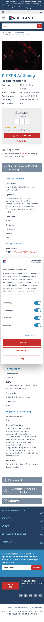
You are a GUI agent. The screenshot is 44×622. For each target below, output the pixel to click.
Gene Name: (11, 248)
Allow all (22, 343)
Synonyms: (11, 195)
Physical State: (9, 92)
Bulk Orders (22, 141)
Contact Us (11, 585)
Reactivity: (7, 100)
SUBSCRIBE (36, 567)
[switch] (37, 310)
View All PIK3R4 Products (26, 252)
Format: (9, 233)
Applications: (8, 96)
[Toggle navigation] (3, 18)
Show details (30, 335)
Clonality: (10, 225)
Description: (11, 183)
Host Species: (8, 103)
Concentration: (12, 373)
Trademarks (36, 607)
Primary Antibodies (16, 32)
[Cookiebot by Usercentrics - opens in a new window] (31, 261)
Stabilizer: (10, 401)
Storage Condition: (14, 425)
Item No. (6, 85)
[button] (41, 12)
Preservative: (11, 393)
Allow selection (22, 351)
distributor (23, 154)
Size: (4, 88)
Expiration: (11, 460)
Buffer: (9, 382)
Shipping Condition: (15, 416)
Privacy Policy (21, 607)
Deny (22, 359)
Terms (9, 607)
